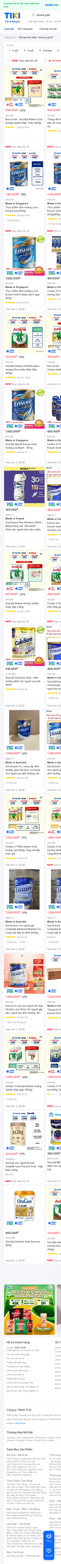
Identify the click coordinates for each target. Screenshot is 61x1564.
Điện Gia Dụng (15, 1552)
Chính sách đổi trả (15, 1374)
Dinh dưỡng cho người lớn (24, 1469)
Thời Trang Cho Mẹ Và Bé (19, 1458)
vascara (10, 1437)
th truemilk (41, 1437)
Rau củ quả (17, 1487)
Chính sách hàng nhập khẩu (20, 1382)
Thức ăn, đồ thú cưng (22, 1500)
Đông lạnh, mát (27, 1489)
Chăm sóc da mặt (15, 1527)
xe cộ (49, 21)
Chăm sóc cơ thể (21, 1533)
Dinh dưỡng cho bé (21, 1467)
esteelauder (28, 1437)
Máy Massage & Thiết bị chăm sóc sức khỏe (26, 1534)
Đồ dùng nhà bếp (15, 1556)
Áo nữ (52, 1458)
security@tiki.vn (31, 1391)
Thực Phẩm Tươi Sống (19, 1480)
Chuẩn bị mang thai (22, 1475)
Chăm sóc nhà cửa (25, 1503)
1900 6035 (20, 1423)
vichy (37, 1440)
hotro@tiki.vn (31, 1386)
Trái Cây (11, 1484)
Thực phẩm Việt (32, 1487)
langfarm (21, 1440)
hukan (30, 1440)
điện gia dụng (36, 21)
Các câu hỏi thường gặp (18, 1354)
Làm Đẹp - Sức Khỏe (18, 1523)
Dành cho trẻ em (21, 1498)
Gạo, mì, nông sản (22, 1492)
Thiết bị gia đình (33, 1556)
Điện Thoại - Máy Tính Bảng (23, 1509)
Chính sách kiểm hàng (17, 1370)
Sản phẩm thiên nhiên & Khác (24, 1537)
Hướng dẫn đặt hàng (16, 1362)
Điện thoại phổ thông (22, 1515)
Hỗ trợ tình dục (31, 1543)
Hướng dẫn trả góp (16, 1378)
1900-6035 (20, 1347)
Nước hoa (17, 1543)
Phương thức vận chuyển (18, 1366)
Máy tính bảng (20, 1518)
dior (18, 1437)
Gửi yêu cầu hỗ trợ (15, 1358)
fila (43, 1440)
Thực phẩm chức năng (23, 1530)
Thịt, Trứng (21, 1484)
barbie (51, 1437)
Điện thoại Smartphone (18, 1512)
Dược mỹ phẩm (33, 1546)
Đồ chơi (36, 1458)
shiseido (11, 1440)
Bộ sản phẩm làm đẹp (24, 1545)
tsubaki (50, 1440)
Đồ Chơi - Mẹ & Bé (17, 1455)
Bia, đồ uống (17, 1495)
